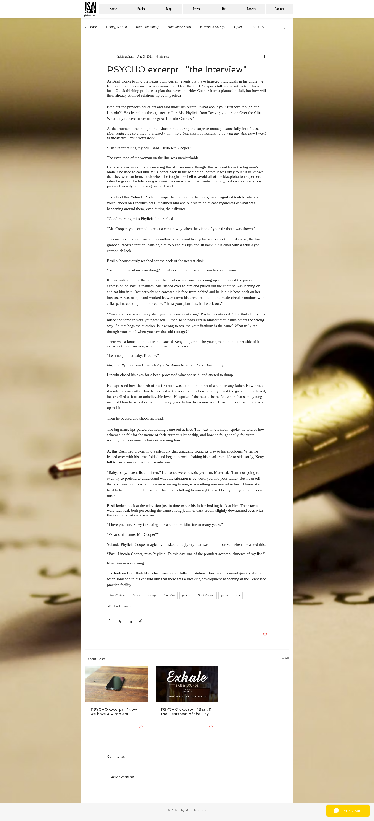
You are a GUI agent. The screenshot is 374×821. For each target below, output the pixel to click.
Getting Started (116, 27)
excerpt (152, 595)
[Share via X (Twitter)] (120, 621)
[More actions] (264, 56)
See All (284, 658)
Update (239, 27)
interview (169, 595)
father (224, 595)
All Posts (91, 27)
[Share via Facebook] (109, 621)
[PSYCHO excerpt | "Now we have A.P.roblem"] (116, 684)
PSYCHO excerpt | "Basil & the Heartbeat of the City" (186, 711)
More (256, 27)
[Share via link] (141, 621)
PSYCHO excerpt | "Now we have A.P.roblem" (114, 711)
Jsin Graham (117, 595)
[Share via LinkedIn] (130, 621)
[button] (283, 27)
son (238, 595)
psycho (186, 595)
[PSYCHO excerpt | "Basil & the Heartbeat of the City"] (187, 684)
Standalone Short (179, 27)
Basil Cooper (206, 595)
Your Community (147, 27)
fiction (136, 595)
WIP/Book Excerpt (212, 27)
